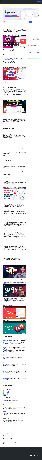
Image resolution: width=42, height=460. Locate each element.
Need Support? (11, 58)
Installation (12, 25)
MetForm (4, 29)
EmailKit (5, 413)
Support (38, 25)
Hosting (3, 451)
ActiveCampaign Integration (7, 357)
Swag (26, 452)
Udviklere (18, 451)
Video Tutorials (20, 58)
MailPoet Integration (6, 364)
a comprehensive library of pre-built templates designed (13, 89)
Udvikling (16, 25)
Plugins (10, 451)
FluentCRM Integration (6, 347)
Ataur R (17, 442)
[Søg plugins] (9, 7)
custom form (34, 38)
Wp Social (5, 407)
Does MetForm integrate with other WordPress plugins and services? (11, 431)
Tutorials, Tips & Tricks (8, 421)
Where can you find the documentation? (7, 433)
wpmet (5, 420)
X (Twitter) (8, 392)
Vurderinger (8, 25)
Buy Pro (13, 59)
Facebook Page (8, 391)
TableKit (5, 418)
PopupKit (5, 411)
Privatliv (3, 452)
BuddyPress (34, 452)
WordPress (8, 395)
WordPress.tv (19, 452)
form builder (34, 39)
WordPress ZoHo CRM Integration (8, 340)
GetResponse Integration (7, 362)
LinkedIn (8, 394)
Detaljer (5, 25)
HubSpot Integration (6, 342)
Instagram (8, 393)
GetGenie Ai (5, 404)
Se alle (38, 52)
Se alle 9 (38, 35)
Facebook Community (8, 390)
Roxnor (5, 442)
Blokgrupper (11, 452)
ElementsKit (5, 400)
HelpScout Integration (6, 349)
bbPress (34, 451)
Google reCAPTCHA (6, 371)
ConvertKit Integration (6, 355)
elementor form (37, 38)
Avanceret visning (30, 41)
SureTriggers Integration (6, 378)
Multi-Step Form (37, 39)
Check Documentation (15, 58)
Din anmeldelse (30, 52)
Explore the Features (6, 58)
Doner (26, 451)
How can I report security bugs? (6, 435)
